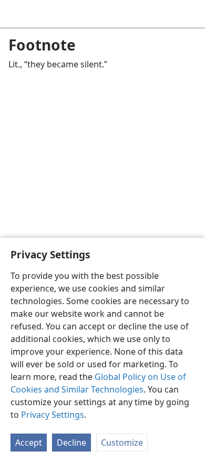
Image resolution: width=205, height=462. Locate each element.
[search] (191, 13)
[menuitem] (15, 13)
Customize (122, 442)
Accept (28, 442)
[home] (15, 13)
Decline (71, 442)
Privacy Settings (52, 414)
